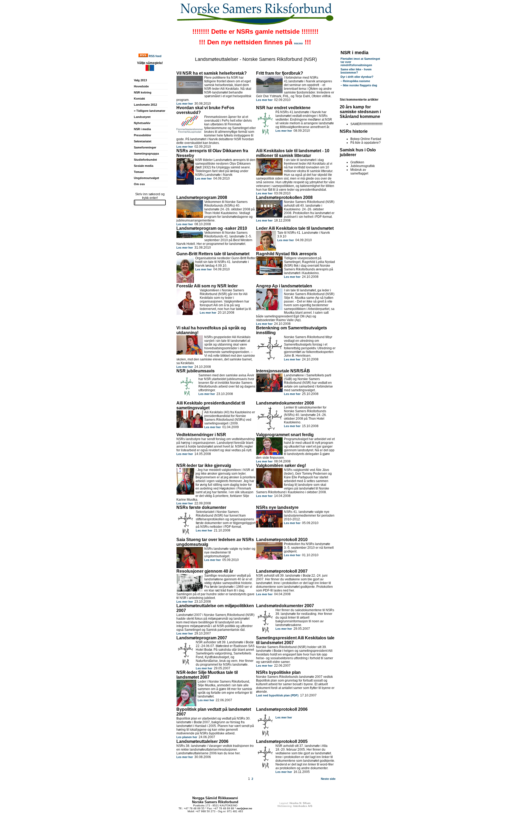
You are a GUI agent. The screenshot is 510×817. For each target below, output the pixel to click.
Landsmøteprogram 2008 (201, 197)
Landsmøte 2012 (145, 104)
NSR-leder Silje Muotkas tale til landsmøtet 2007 (207, 674)
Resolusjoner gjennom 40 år (204, 571)
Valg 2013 (140, 80)
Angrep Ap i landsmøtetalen (284, 286)
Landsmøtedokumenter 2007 (285, 605)
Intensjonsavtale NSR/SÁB (283, 371)
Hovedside (141, 86)
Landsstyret (142, 116)
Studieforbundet (145, 159)
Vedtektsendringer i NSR (201, 434)
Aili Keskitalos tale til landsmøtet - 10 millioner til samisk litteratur (292, 153)
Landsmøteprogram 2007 (201, 638)
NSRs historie (354, 131)
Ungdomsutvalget (146, 178)
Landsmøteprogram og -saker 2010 (211, 228)
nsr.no (298, 43)
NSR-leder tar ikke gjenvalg (203, 465)
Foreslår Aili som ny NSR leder (207, 286)
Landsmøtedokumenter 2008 (285, 403)
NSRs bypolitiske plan (278, 672)
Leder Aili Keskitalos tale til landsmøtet (295, 228)
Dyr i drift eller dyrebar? (357, 76)
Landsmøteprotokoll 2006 (282, 709)
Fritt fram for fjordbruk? (279, 73)
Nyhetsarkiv (142, 123)
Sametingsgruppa (146, 153)
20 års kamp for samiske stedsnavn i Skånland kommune (360, 112)
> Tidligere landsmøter (149, 110)
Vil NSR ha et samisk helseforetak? (211, 73)
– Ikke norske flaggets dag (359, 85)
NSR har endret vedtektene (283, 107)
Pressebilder (142, 135)
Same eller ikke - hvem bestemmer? (356, 71)
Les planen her (186, 737)
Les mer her (184, 103)
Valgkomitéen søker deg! (281, 465)
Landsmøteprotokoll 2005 (282, 741)
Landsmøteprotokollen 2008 (284, 197)
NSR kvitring (142, 92)
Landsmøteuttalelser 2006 (202, 741)
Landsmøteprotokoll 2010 (282, 539)
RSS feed (155, 56)
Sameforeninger (145, 147)
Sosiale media (143, 165)
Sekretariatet (142, 141)
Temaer (139, 171)
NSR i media (142, 129)
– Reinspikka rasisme (355, 81)
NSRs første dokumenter (201, 507)
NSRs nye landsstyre (277, 507)
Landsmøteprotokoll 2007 (282, 571)
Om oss (139, 184)
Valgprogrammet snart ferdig (285, 434)
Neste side (328, 778)
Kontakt (139, 98)
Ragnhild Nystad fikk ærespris (286, 254)
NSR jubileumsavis (195, 371)
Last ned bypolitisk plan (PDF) (277, 695)
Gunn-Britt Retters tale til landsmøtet (212, 254)
